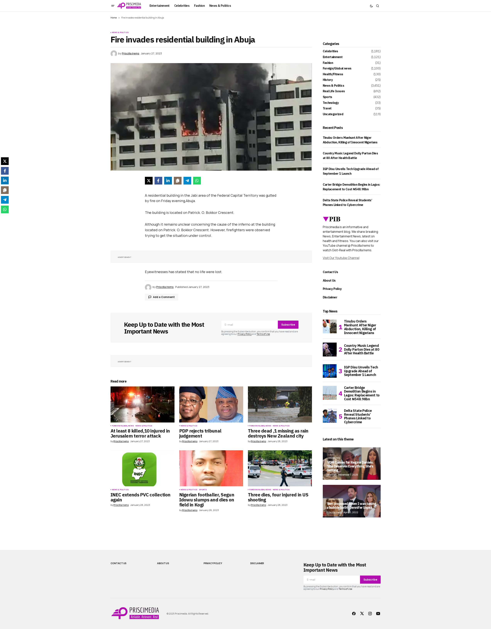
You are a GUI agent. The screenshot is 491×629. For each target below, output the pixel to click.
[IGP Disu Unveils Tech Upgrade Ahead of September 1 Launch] (330, 371)
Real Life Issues (334, 91)
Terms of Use (263, 334)
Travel (327, 108)
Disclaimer (330, 297)
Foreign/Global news (123, 426)
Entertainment (333, 57)
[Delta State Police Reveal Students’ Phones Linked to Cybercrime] (330, 416)
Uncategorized (333, 114)
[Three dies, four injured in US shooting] (280, 468)
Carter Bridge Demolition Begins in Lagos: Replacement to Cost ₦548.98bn (361, 393)
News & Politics (120, 32)
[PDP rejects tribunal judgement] (211, 404)
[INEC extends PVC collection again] (143, 468)
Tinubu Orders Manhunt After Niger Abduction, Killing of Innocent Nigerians (360, 327)
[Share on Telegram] (187, 181)
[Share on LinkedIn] (168, 181)
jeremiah (332, 474)
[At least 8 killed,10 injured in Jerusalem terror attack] (143, 404)
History (328, 80)
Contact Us (330, 272)
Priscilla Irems (334, 512)
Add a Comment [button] (164, 297)
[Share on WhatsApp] (197, 181)
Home (114, 17)
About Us (329, 280)
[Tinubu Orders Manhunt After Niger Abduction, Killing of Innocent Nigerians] (330, 326)
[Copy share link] (178, 181)
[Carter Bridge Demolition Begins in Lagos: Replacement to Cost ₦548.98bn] (330, 393)
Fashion (328, 63)
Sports (203, 490)
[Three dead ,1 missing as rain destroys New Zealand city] (280, 404)
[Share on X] (149, 181)
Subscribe (288, 324)
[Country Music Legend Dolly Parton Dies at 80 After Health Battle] (330, 349)
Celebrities (330, 51)
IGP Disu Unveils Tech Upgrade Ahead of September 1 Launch (361, 371)
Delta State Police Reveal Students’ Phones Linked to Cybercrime (358, 416)
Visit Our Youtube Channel (341, 258)
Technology (331, 103)
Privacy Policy (244, 334)
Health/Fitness (333, 74)
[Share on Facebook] (158, 181)
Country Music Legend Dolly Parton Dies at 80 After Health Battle (361, 349)
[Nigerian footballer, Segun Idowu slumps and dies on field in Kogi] (211, 468)
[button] (113, 5)
